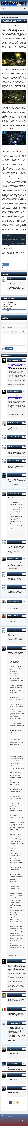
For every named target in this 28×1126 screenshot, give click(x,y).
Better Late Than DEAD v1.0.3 (9, 304)
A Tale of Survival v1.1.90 (8, 308)
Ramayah (10, 601)
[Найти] (24, 8)
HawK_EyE (10, 1063)
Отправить (9, 348)
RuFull (9, 493)
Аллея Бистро (6, 310)
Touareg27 (10, 615)
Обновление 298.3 (11, 255)
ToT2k (9, 460)
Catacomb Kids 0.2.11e (8, 302)
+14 (5, 264)
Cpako (9, 1009)
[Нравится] (7, 264)
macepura (10, 995)
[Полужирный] (4, 331)
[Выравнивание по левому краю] (15, 331)
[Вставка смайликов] (23, 331)
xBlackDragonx (11, 574)
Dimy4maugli (11, 475)
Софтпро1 (10, 360)
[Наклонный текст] (7, 331)
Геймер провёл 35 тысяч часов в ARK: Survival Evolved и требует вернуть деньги (16, 397)
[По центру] (18, 331)
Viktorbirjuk (10, 422)
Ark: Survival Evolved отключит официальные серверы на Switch (16, 366)
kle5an (9, 446)
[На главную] (14, 3)
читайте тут (21, 290)
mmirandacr (10, 630)
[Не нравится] (2, 264)
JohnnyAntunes (11, 436)
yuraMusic (10, 541)
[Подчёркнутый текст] (9, 331)
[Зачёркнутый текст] (12, 331)
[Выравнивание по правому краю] (21, 331)
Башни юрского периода (8, 306)
